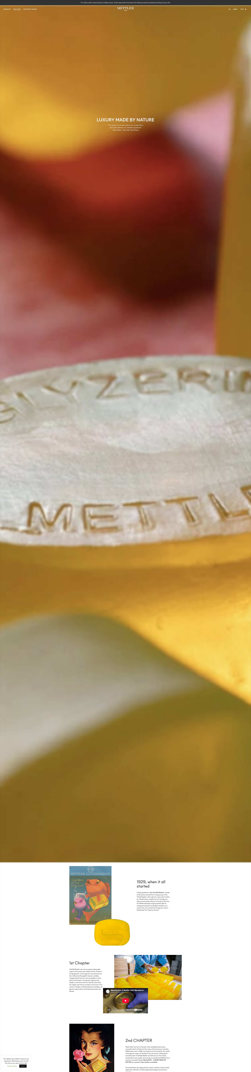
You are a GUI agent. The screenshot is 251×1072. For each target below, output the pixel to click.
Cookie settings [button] (12, 1066)
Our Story (17, 9)
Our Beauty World (30, 9)
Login (235, 9)
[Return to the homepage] (125, 9)
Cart (242, 9)
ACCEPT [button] (22, 1066)
